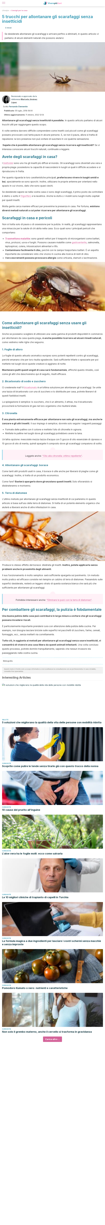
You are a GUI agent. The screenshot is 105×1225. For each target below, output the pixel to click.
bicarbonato (30, 387)
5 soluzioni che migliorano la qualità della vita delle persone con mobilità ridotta (51, 722)
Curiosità (6, 763)
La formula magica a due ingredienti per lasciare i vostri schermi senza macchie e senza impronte (51, 942)
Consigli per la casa (19, 10)
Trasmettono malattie (17, 238)
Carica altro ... (52, 1039)
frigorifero (26, 196)
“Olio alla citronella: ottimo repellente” (62, 455)
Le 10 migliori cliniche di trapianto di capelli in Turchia (35, 897)
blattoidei (8, 163)
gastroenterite (79, 242)
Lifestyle (5, 10)
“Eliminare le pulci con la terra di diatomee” (68, 600)
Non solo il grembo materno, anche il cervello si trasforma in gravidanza (47, 1031)
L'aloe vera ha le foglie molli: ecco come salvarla (32, 853)
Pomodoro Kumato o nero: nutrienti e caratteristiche (35, 988)
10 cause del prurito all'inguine (21, 809)
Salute (5, 720)
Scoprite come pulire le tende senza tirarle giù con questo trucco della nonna (50, 766)
